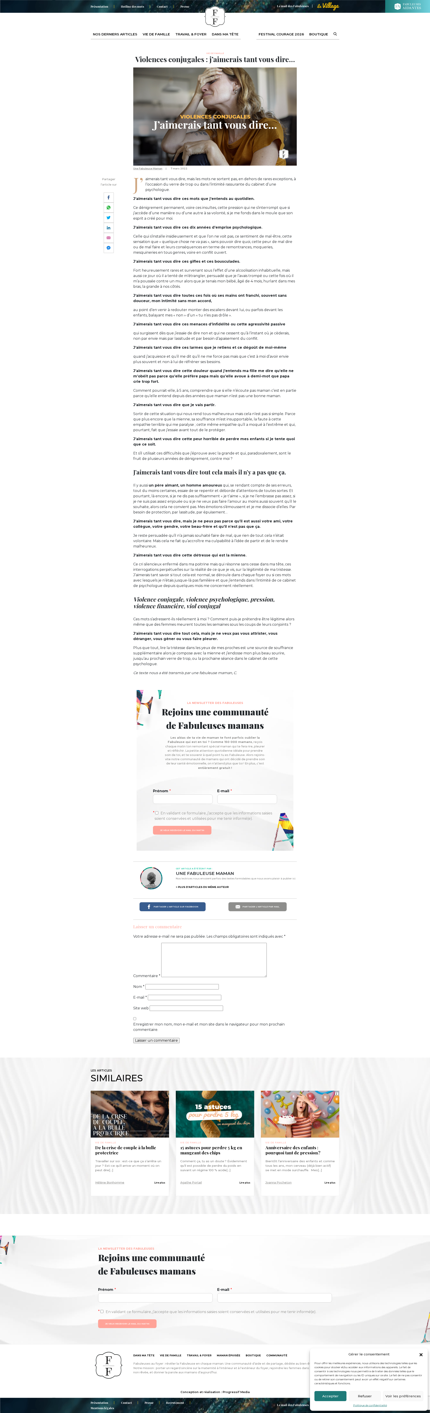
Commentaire (146, 976)
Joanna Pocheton (278, 1182)
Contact (162, 6)
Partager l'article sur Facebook (175, 906)
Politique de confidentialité (370, 1405)
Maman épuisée (228, 1355)
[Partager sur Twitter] (109, 218)
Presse (185, 6)
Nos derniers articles (115, 34)
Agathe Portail (191, 1182)
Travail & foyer (190, 34)
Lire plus (159, 1182)
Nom (138, 987)
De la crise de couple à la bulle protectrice (125, 1150)
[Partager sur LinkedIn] (109, 228)
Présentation (99, 6)
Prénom (162, 791)
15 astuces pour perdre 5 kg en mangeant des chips (211, 1150)
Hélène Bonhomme (109, 1182)
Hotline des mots (132, 6)
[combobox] (332, 34)
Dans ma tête (225, 34)
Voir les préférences (403, 1396)
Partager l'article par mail (261, 906)
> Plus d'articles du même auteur (202, 887)
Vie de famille (156, 34)
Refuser (365, 1396)
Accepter (330, 1396)
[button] (421, 1354)
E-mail (224, 791)
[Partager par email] (109, 238)
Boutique (318, 34)
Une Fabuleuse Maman (147, 168)
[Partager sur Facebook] (109, 198)
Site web (141, 1008)
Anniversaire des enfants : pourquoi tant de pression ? (292, 1150)
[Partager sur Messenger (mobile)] (109, 248)
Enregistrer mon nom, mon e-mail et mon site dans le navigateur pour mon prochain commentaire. (209, 1027)
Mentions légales (102, 1408)
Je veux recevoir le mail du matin (182, 830)
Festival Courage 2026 (281, 34)
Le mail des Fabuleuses (293, 6)
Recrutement (175, 1402)
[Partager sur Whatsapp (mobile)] (109, 208)
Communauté (276, 1355)
